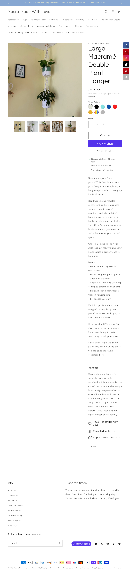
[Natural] (90, 107)
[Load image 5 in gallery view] (70, 126)
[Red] (115, 107)
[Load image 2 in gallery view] (32, 126)
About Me (12, 490)
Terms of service (82, 568)
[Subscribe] (59, 543)
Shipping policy (98, 568)
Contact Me (13, 495)
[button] (106, 11)
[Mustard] (90, 112)
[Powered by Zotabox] (126, 77)
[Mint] (103, 107)
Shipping (105, 94)
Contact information (114, 568)
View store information (102, 170)
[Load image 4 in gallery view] (57, 126)
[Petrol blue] (109, 107)
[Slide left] (10, 126)
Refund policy (14, 510)
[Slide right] (79, 126)
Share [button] (93, 446)
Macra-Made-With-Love (23, 568)
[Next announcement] (122, 3)
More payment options (105, 151)
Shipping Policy (15, 515)
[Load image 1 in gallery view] (19, 126)
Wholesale (12, 526)
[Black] (96, 107)
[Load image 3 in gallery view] (45, 126)
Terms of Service (16, 505)
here (101, 354)
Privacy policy (68, 568)
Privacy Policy (14, 520)
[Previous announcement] (8, 3)
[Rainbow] (96, 112)
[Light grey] (103, 112)
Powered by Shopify (39, 568)
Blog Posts (12, 500)
